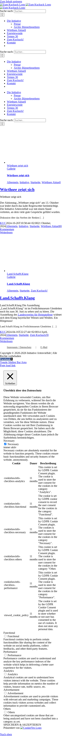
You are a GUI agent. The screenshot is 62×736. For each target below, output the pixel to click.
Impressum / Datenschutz (19, 347)
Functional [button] (9, 632)
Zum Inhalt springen (11, 1)
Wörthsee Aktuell (51, 182)
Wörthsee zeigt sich (17, 165)
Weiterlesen (6, 232)
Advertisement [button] (11, 689)
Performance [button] (10, 651)
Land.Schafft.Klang (17, 273)
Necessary (13, 444)
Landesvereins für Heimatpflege (35, 314)
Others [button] (7, 708)
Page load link (8, 365)
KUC (3, 223)
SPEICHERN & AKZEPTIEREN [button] (22, 724)
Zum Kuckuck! (39, 290)
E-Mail (43, 347)
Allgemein (12, 182)
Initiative (24, 182)
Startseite (35, 182)
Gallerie (11, 168)
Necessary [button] (9, 440)
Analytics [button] (8, 670)
